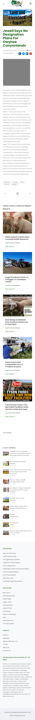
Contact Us (7, 651)
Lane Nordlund (8, 605)
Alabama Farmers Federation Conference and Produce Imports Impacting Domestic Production (20, 453)
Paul (4, 617)
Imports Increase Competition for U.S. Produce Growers (14, 364)
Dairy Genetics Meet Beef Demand (18, 462)
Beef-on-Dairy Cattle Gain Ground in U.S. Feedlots (20, 532)
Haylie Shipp (7, 599)
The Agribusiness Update (11, 559)
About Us (6, 647)
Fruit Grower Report (9, 575)
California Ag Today (9, 556)
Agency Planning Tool (10, 641)
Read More (9, 246)
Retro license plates (14, 524)
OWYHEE (6, 184)
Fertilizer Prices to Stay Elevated (17, 499)
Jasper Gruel (7, 602)
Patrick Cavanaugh (9, 614)
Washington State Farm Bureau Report (16, 569)
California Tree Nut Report (12, 563)
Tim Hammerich (8, 624)
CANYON (14, 184)
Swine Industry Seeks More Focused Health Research (17, 238)
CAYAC (5, 644)
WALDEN (15, 182)
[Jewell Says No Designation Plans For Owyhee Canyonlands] (17, 18)
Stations (5, 635)
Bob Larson (6, 593)
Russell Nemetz (8, 620)
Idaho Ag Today (8, 578)
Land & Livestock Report (11, 572)
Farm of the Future (9, 553)
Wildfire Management (14, 515)
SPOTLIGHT (7, 182)
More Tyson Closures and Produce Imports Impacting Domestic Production (20, 472)
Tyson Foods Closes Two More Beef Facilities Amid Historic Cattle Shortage (16, 407)
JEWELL (22, 182)
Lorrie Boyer (7, 611)
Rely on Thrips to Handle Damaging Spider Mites (18, 481)
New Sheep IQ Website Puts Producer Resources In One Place (16, 322)
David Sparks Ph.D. (9, 596)
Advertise (6, 638)
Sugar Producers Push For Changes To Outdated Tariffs (17, 279)
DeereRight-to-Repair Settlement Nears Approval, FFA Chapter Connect (20, 490)
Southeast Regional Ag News (12, 581)
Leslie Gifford (7, 608)
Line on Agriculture (9, 566)
